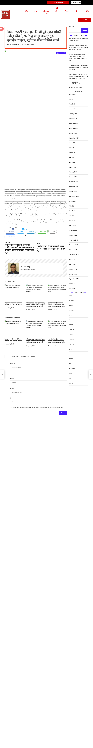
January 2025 (73, 177)
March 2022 (72, 264)
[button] (44, 19)
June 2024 (72, 211)
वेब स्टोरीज (36, 11)
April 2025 (72, 162)
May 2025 (71, 157)
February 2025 (73, 172)
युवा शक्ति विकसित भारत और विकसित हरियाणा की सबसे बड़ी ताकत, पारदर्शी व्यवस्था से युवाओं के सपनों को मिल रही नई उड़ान (57, 341)
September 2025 (74, 138)
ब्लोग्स (70, 349)
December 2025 (73, 123)
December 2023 (73, 240)
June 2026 (72, 104)
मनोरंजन (71, 354)
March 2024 (72, 225)
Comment (13, 363)
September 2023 (74, 254)
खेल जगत (71, 305)
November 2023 (73, 245)
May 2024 (71, 216)
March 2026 (72, 109)
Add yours (33, 356)
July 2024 (71, 206)
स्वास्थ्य (70, 388)
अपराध (70, 295)
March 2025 (72, 167)
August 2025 (72, 143)
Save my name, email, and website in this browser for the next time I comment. (38, 407)
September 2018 (74, 279)
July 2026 (71, 99)
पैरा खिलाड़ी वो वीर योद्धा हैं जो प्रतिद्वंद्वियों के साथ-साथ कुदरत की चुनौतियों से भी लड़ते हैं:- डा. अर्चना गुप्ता (78, 67)
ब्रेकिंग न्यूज (71, 339)
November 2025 (73, 128)
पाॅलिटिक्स (71, 325)
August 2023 (72, 259)
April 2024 (72, 220)
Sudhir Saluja (30, 44)
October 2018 (73, 274)
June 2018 (72, 283)
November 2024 (73, 186)
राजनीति (71, 358)
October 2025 (73, 133)
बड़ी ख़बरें (71, 334)
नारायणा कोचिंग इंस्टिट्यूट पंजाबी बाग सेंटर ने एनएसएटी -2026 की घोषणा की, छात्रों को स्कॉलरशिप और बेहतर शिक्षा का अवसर (78, 76)
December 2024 (73, 181)
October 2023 (73, 250)
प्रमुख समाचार (72, 329)
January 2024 (73, 235)
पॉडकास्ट (66, 11)
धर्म (69, 320)
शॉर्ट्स (56, 11)
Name (12, 379)
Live (76, 11)
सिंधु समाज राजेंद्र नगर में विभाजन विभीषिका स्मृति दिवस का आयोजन (13, 303)
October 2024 (73, 191)
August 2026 (72, 94)
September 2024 (74, 196)
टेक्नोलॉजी (71, 310)
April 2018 (72, 288)
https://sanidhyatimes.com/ (28, 269)
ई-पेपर (26, 11)
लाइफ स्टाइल (72, 368)
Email (12, 388)
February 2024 (73, 230)
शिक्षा (70, 378)
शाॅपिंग (87, 11)
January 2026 (73, 118)
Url (11, 398)
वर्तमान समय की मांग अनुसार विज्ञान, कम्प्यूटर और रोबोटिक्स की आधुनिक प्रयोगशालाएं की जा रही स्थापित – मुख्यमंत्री (35, 341)
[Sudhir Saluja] (13, 268)
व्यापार (70, 373)
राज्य (70, 363)
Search (71, 26)
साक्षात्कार (71, 383)
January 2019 (73, 269)
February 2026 (73, 113)
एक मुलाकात (71, 300)
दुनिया (70, 315)
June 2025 (72, 152)
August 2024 (72, 201)
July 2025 (71, 147)
